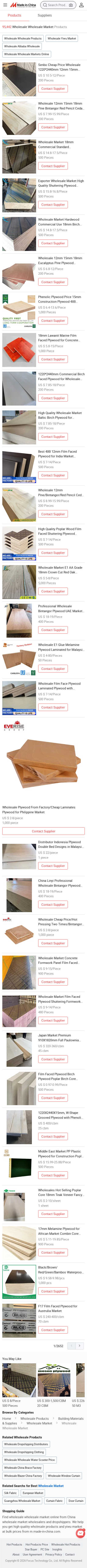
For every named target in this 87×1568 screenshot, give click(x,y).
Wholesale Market (39, 1423)
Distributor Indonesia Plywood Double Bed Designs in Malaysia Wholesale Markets (60, 844)
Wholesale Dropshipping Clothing (24, 1452)
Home (6, 1418)
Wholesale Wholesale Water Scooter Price (29, 1460)
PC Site (45, 1549)
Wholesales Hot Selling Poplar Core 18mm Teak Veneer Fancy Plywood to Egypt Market (60, 1192)
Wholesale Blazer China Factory (23, 1476)
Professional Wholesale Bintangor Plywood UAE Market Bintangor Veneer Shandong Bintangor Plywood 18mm (60, 608)
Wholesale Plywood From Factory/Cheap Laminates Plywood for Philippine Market (38, 809)
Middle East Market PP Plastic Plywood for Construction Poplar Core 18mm (61, 1153)
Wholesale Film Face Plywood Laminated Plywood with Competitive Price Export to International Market (59, 686)
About (15, 1554)
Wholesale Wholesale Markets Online (26, 54)
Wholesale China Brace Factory (22, 1468)
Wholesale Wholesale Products (23, 38)
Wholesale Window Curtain (64, 1476)
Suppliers (45, 15)
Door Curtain (76, 1501)
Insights (57, 1549)
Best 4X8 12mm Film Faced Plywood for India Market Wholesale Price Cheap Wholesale (57, 454)
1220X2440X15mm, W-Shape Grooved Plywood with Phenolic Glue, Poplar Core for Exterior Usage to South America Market (60, 1115)
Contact (70, 1554)
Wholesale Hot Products (65, 1544)
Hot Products (14, 1544)
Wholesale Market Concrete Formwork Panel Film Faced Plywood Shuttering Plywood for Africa (60, 960)
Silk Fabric (10, 1493)
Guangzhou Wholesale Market (22, 1501)
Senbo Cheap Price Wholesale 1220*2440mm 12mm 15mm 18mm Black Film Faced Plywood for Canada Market (59, 67)
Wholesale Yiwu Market (62, 38)
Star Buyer (31, 1549)
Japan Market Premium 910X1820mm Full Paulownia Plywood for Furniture (58, 1037)
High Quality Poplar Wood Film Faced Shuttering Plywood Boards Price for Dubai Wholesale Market (59, 531)
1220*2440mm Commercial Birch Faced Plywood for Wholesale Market (61, 376)
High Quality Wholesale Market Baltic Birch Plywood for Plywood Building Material (60, 415)
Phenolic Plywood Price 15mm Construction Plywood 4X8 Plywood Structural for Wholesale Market (59, 299)
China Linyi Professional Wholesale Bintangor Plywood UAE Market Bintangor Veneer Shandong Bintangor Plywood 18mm (59, 883)
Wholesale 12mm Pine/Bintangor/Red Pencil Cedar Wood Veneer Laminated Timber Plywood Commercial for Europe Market (61, 492)
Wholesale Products (34, 1418)
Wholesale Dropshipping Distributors (26, 1444)
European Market (33, 1493)
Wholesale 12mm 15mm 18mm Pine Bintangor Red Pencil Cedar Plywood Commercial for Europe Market (61, 106)
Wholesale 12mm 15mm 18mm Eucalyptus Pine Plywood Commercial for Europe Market (60, 260)
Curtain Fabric (54, 1501)
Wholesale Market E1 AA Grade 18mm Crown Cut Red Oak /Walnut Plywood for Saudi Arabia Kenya (60, 570)
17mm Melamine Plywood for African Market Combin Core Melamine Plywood (59, 1231)
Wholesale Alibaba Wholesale (22, 46)
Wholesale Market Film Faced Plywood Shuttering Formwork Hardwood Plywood (59, 999)
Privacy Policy (53, 1554)
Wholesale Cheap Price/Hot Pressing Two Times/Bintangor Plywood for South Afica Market (60, 922)
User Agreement (32, 1554)
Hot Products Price (37, 1544)
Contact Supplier (53, 88)
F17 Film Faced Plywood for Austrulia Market (57, 1308)
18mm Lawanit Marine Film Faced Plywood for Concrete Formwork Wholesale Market (58, 338)
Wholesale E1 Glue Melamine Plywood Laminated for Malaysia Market (61, 647)
